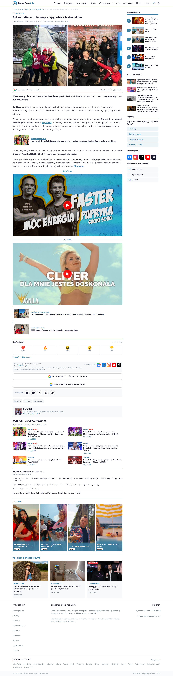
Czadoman (105, 664)
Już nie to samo (135, 134)
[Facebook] (104, 365)
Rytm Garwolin (39, 664)
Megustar (78, 166)
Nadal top (132, 129)
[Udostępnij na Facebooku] (27, 392)
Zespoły (129, 3)
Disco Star (17, 641)
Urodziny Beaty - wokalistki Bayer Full (27, 489)
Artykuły (70, 3)
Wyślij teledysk (137, 175)
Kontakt (135, 180)
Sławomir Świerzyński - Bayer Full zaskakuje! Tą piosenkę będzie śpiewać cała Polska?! (47, 493)
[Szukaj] (154, 3)
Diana (97, 664)
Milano (58, 664)
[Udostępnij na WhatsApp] (39, 392)
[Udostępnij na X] (46, 392)
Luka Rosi (49, 664)
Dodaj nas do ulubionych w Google (27, 90)
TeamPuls (80, 664)
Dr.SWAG (115, 664)
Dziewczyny (28, 667)
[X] (153, 157)
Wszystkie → (155, 660)
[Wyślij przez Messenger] (33, 392)
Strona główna (18, 9)
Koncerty (106, 3)
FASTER (27, 401)
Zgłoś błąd (118, 90)
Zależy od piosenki (136, 139)
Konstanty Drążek (153, 664)
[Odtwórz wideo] (67, 205)
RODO (158, 674)
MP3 (94, 3)
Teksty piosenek (19, 626)
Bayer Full (46, 122)
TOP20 (117, 3)
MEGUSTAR (38, 401)
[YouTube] (114, 365)
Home (58, 3)
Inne (148, 3)
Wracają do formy (135, 145)
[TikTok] (119, 365)
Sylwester (16, 636)
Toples (65, 664)
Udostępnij (106, 90)
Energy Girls (17, 667)
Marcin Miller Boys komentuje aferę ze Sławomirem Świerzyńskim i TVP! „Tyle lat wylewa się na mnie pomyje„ (56, 485)
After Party (17, 664)
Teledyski (83, 3)
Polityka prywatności (148, 674)
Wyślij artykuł (137, 169)
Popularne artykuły (134, 74)
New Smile (27, 664)
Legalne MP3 (18, 646)
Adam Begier (18, 21)
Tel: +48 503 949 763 (148, 616)
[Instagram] (109, 365)
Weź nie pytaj (139, 664)
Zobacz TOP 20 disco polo (22, 357)
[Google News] (99, 365)
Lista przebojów (133, 12)
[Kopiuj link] (52, 392)
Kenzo (123, 664)
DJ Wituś (89, 664)
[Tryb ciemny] (158, 3)
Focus (130, 664)
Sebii (72, 664)
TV (139, 3)
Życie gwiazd (37, 9)
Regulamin (136, 674)
